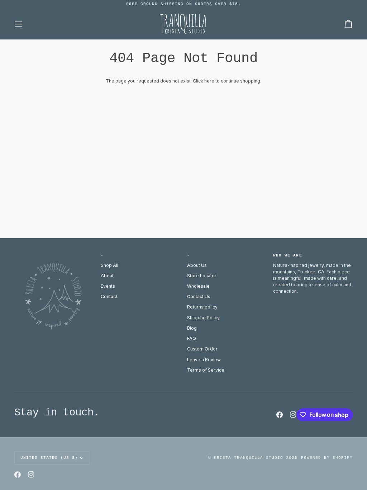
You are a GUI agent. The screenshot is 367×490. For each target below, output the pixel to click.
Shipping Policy (203, 317)
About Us (197, 265)
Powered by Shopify (327, 458)
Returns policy (202, 307)
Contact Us (198, 296)
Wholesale (198, 286)
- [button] (102, 255)
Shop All (109, 265)
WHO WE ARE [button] (287, 255)
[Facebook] (279, 414)
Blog (192, 328)
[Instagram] (293, 414)
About (107, 275)
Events (108, 286)
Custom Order (202, 349)
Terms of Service (205, 370)
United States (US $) (49, 458)
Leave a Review (204, 359)
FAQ (191, 338)
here (209, 81)
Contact (109, 296)
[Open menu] (25, 23)
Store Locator (201, 275)
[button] (54, 254)
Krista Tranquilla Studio (248, 458)
